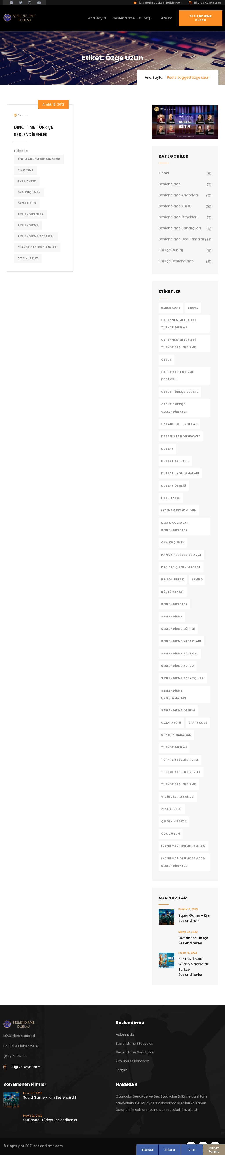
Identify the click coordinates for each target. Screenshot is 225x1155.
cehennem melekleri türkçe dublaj (178, 323)
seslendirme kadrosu (36, 236)
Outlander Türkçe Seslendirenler (193, 941)
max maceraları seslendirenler (175, 526)
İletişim (214, 1150)
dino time (25, 170)
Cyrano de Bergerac (179, 424)
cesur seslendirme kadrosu (177, 375)
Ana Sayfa (154, 77)
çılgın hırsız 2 (174, 821)
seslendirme (27, 225)
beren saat (171, 308)
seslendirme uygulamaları (173, 694)
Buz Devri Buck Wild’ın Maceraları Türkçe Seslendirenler (193, 967)
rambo (197, 579)
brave (193, 308)
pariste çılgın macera (181, 567)
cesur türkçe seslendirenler (174, 407)
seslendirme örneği (178, 710)
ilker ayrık (26, 181)
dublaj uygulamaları (180, 473)
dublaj (167, 449)
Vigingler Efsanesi (177, 797)
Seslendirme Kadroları (178, 195)
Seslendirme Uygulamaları (182, 239)
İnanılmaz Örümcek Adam (183, 846)
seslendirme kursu (177, 666)
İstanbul (148, 1150)
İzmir (192, 1150)
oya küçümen (29, 192)
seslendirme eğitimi (178, 629)
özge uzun (26, 203)
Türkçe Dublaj (171, 250)
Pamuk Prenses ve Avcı (181, 555)
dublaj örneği (173, 486)
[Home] (19, 18)
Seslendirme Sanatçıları (180, 228)
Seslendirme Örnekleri (178, 217)
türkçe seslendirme (178, 784)
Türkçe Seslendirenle (180, 760)
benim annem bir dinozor (38, 159)
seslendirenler (30, 214)
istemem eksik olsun (178, 510)
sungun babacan (176, 735)
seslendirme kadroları (181, 641)
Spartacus (198, 723)
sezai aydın (171, 723)
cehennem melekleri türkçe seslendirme (178, 343)
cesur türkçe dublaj (179, 392)
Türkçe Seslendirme (176, 261)
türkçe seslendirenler (37, 247)
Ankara (169, 1150)
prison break (172, 579)
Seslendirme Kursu (200, 18)
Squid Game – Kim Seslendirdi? (194, 918)
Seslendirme (170, 184)
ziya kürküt (27, 258)
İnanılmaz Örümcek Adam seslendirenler (183, 862)
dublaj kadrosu (175, 461)
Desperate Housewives (181, 436)
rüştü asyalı (172, 592)
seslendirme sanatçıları (183, 678)
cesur (166, 360)
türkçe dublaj (174, 747)
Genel (164, 173)
